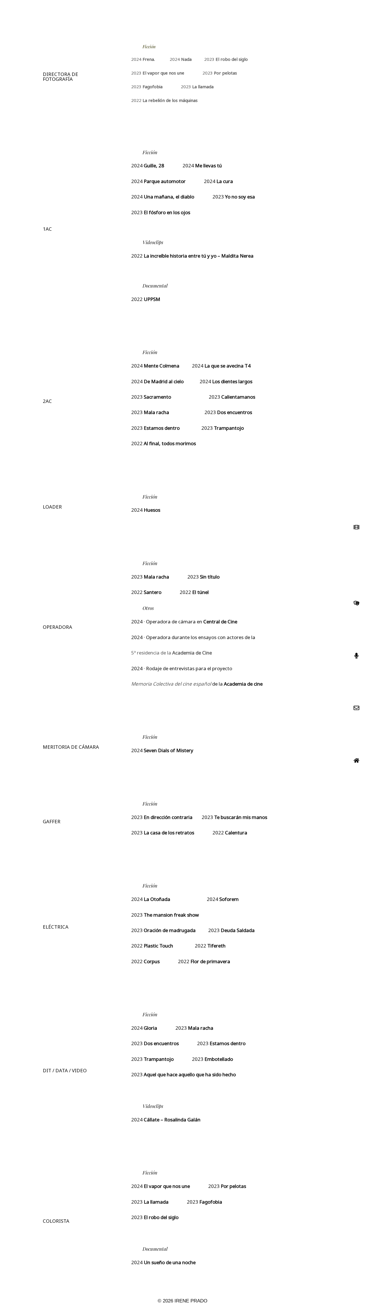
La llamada (203, 87)
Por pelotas (225, 73)
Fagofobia (153, 87)
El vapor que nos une (163, 73)
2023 (226, 60)
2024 (143, 60)
